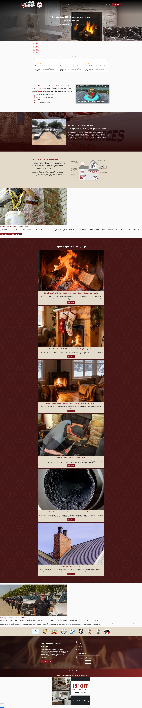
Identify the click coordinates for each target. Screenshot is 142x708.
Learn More (4, 234)
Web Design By (78, 675)
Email (80, 649)
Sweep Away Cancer (81, 673)
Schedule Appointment (64, 24)
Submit (88, 662)
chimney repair (42, 91)
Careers (57, 673)
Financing (71, 673)
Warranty (64, 673)
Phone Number (82, 653)
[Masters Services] (31, 5)
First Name (80, 643)
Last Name (80, 646)
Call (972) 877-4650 (79, 24)
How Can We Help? (82, 657)
